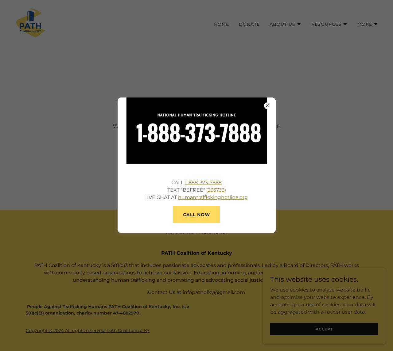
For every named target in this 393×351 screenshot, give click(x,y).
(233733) (216, 190)
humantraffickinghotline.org (213, 197)
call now (196, 214)
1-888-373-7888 (203, 182)
